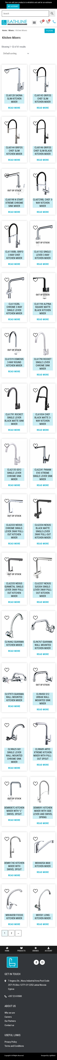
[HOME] (7, 948)
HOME (7, 951)
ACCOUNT (48, 951)
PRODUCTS (21, 951)
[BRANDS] (36, 948)
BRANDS (36, 951)
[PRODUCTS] (21, 948)
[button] (34, 22)
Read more (14, 107)
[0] (41, 22)
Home (4, 30)
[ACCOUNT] (48, 948)
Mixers (11, 30)
